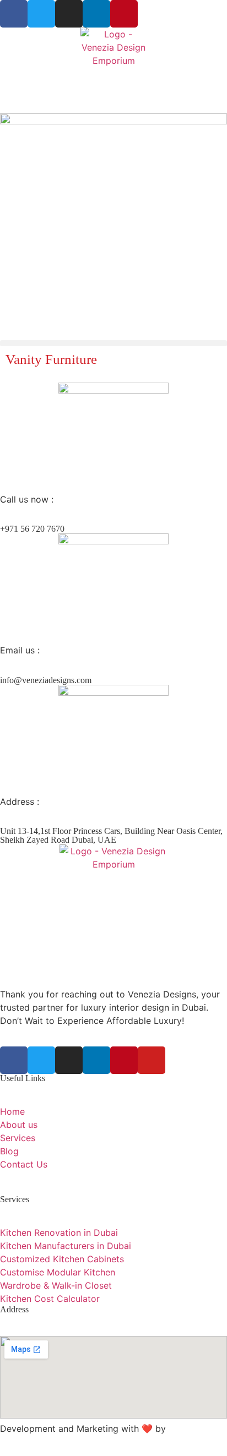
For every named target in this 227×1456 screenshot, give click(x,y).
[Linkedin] (96, 14)
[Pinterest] (124, 14)
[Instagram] (69, 14)
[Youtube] (151, 1060)
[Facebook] (14, 14)
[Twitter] (41, 14)
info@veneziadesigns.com (45, 680)
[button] (113, 343)
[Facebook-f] (14, 1060)
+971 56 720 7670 (32, 528)
